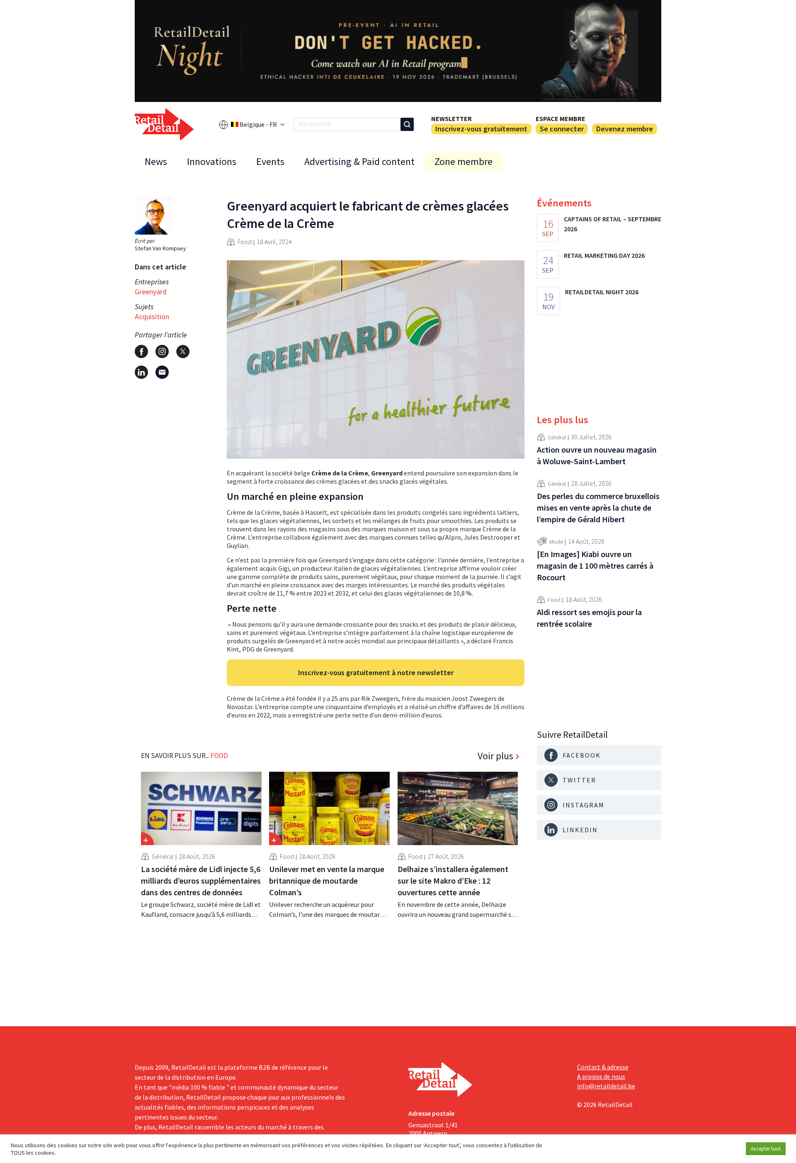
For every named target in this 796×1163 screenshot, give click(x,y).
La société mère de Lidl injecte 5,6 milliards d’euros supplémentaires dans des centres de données (201, 880)
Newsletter (451, 118)
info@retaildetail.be (606, 1086)
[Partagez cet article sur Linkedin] (141, 372)
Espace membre (560, 118)
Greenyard (151, 291)
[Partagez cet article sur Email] (162, 372)
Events (270, 161)
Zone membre (463, 161)
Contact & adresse (603, 1067)
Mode (556, 541)
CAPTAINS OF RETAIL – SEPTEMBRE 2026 (612, 224)
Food (245, 241)
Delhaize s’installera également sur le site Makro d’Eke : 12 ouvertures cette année (453, 880)
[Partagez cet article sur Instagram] (162, 351)
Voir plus (495, 756)
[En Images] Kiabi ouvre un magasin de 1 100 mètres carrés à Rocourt (595, 565)
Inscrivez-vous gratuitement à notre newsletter (376, 672)
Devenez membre (624, 128)
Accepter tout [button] (766, 1148)
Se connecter (562, 128)
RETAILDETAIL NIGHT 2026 (601, 292)
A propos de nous (601, 1076)
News (156, 161)
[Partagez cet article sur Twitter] (182, 351)
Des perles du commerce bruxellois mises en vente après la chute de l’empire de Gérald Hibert (598, 507)
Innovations (211, 161)
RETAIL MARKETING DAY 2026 (604, 255)
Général (163, 856)
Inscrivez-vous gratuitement (481, 128)
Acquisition (152, 316)
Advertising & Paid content (359, 161)
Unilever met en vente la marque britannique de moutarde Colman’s (326, 880)
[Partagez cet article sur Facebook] (141, 351)
